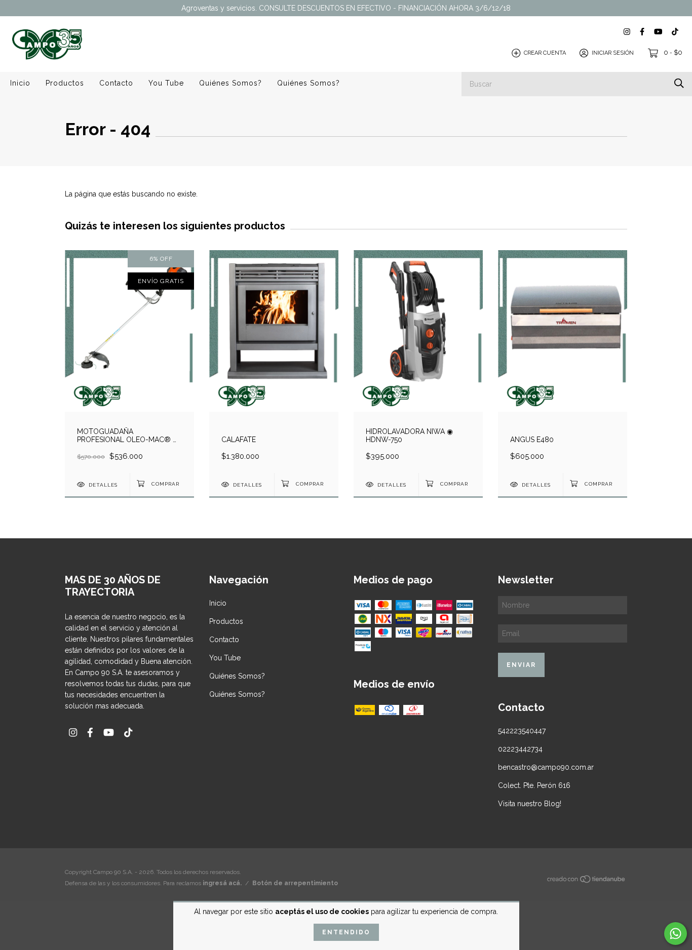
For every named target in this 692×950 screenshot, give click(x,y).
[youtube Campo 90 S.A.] (658, 31)
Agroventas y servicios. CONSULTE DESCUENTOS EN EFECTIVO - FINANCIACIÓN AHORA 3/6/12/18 (346, 8)
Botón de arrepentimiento (295, 883)
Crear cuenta (545, 53)
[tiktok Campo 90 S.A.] (675, 31)
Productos (65, 83)
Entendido (346, 932)
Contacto (116, 83)
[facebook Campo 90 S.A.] (642, 31)
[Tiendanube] (586, 881)
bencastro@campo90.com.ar (546, 767)
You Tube (166, 83)
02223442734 (520, 749)
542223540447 (522, 731)
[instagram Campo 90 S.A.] (627, 31)
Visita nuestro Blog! (529, 804)
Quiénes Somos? (230, 83)
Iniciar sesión (613, 53)
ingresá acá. (222, 883)
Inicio (20, 83)
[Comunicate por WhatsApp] (675, 933)
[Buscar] (679, 83)
